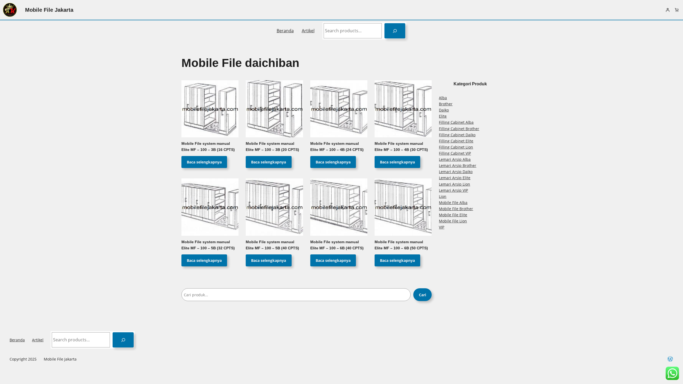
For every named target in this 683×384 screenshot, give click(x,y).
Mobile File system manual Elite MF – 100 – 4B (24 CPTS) (337, 147)
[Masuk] (667, 9)
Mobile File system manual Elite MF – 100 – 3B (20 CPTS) (272, 147)
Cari (422, 294)
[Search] (395, 30)
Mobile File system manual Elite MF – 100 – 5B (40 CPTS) (272, 245)
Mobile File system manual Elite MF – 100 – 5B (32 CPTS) (208, 245)
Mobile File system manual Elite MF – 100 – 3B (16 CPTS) (208, 147)
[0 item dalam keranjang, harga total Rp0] (676, 9)
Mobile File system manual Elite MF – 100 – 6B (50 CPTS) (401, 245)
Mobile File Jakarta (49, 10)
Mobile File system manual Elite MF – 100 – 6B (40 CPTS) (337, 245)
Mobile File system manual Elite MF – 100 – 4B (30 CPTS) (401, 147)
